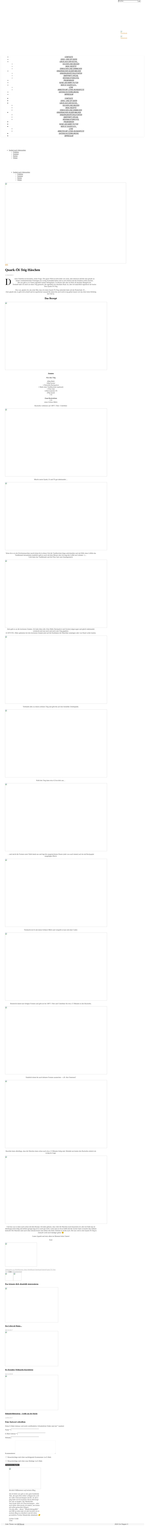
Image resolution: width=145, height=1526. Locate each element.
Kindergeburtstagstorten (71, 73)
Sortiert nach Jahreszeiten (17, 150)
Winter (15, 158)
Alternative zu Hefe (11, 1270)
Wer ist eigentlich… (69, 85)
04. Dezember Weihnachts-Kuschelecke (19, 1370)
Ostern (43, 1270)
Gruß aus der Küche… (69, 61)
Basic (32, 1270)
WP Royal (20, 1524)
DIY (6, 265)
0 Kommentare (17, 1271)
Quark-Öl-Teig (51, 1270)
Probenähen (69, 80)
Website (7, 1438)
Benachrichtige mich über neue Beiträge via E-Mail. (25, 1461)
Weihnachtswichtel (71, 78)
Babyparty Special (71, 75)
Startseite (69, 57)
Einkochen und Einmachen (71, 68)
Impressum (68, 94)
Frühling (16, 152)
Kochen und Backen (71, 64)
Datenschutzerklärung (69, 92)
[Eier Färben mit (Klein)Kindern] (17, 1280)
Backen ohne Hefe (24, 1270)
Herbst (15, 156)
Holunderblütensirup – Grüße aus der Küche (21, 1414)
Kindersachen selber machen (69, 71)
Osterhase (37, 1270)
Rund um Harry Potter (68, 82)
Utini (71, 87)
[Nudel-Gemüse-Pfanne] (9, 1280)
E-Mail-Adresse (11, 1434)
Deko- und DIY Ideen (69, 59)
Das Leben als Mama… (13, 1326)
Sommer (16, 154)
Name (7, 1430)
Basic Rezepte (70, 66)
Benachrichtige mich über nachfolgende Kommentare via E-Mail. (29, 1457)
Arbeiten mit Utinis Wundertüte (71, 89)
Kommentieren (10, 1453)
